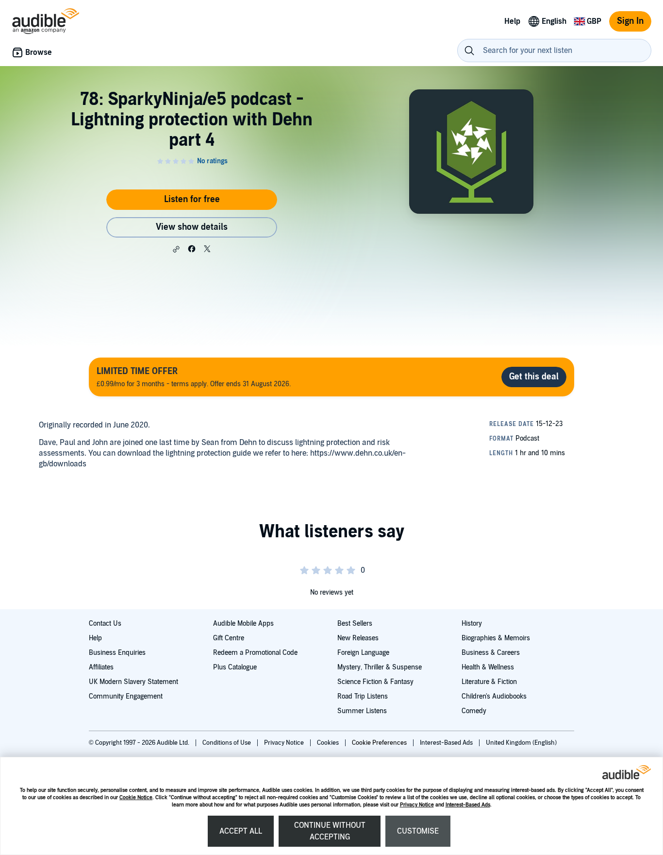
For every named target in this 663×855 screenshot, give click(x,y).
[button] (176, 249)
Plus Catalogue (235, 667)
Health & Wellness (488, 667)
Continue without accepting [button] (329, 831)
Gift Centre (228, 638)
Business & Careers (491, 653)
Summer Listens (362, 711)
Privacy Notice (417, 805)
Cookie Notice (135, 797)
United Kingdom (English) (521, 743)
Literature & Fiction (489, 682)
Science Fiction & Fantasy (375, 682)
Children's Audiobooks (494, 696)
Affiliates (101, 667)
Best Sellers (354, 623)
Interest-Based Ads (468, 805)
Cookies (328, 743)
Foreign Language (363, 653)
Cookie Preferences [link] (379, 743)
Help (95, 638)
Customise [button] (418, 831)
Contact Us (105, 623)
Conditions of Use (227, 743)
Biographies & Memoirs (496, 638)
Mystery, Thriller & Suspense (379, 667)
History (472, 623)
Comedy (474, 711)
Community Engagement (126, 696)
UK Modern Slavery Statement (133, 682)
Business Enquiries (117, 653)
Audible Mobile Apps (243, 623)
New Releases (358, 638)
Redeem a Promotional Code (255, 653)
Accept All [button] (240, 831)
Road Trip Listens (362, 696)
